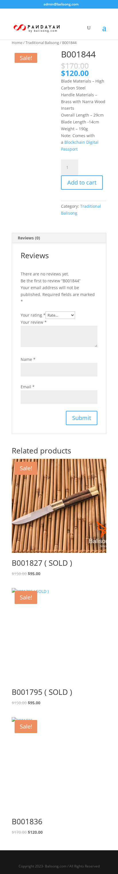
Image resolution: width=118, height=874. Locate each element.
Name (28, 359)
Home (17, 42)
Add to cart (82, 182)
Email (28, 386)
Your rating (33, 315)
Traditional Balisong (42, 42)
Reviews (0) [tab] (29, 238)
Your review (34, 322)
